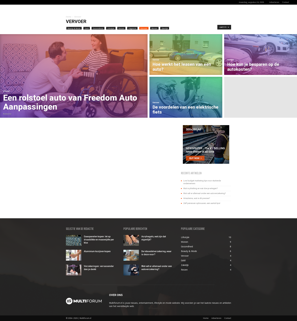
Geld (87, 28)
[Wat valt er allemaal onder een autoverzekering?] (131, 270)
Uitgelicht (132, 28)
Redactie (7, 114)
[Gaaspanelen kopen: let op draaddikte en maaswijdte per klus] (73, 240)
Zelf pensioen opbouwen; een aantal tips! (201, 203)
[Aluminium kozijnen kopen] (73, 255)
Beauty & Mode (74, 28)
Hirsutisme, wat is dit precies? (196, 198)
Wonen (154, 28)
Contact (285, 2)
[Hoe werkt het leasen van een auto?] (185, 54)
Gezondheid (98, 28)
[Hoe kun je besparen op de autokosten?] (260, 54)
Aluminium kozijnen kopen (97, 251)
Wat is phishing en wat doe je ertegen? (200, 188)
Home (68, 16)
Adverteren (274, 2)
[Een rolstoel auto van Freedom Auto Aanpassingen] (74, 76)
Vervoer (143, 28)
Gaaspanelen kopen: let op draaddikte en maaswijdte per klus (99, 239)
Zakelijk (164, 28)
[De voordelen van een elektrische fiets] (185, 97)
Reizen (121, 28)
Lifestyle (110, 28)
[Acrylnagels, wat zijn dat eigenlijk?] (131, 240)
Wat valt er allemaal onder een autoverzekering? (204, 193)
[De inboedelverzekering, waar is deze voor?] (131, 255)
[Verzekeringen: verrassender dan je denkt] (73, 270)
